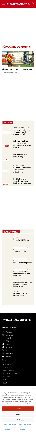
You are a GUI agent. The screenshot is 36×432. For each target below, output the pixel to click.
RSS (7, 341)
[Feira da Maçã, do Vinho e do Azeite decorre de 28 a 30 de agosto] (7, 143)
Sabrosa (5, 184)
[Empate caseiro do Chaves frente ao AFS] (7, 240)
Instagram (9, 335)
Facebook (9, 332)
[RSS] (3, 341)
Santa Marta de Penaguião (21, 248)
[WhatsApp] (3, 353)
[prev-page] (3, 304)
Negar (18, 414)
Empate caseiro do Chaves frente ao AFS (21, 240)
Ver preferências (18, 420)
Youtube (8, 356)
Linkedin (9, 338)
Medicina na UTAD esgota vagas (20, 155)
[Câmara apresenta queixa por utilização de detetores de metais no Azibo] (7, 130)
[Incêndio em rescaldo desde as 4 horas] (7, 251)
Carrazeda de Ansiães (6, 146)
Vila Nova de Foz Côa (19, 259)
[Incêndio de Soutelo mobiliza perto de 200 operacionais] (7, 273)
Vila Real (5, 159)
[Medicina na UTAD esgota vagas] (7, 157)
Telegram (9, 347)
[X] (3, 350)
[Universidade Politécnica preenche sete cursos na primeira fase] (7, 168)
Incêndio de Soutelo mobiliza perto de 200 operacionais (21, 273)
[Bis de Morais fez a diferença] (18, 59)
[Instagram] (3, 335)
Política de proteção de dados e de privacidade (10, 427)
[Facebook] (3, 332)
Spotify (8, 344)
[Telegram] (3, 347)
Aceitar (18, 409)
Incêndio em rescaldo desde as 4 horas (21, 251)
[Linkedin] (3, 338)
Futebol (5, 66)
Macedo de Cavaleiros (6, 133)
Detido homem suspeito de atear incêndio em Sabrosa (22, 181)
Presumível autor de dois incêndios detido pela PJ (22, 262)
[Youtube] (3, 356)
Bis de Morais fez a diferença (17, 69)
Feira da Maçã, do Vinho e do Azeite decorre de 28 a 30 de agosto (22, 144)
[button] (33, 388)
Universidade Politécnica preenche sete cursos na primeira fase (22, 168)
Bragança (6, 171)
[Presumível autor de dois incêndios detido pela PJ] (7, 262)
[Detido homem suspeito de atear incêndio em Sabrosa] (7, 181)
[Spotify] (3, 344)
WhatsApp (9, 353)
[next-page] (7, 304)
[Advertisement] (18, 23)
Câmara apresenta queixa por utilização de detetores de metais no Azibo (22, 131)
